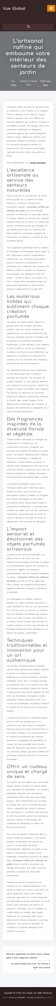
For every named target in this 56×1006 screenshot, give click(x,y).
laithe (13, 85)
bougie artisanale (38, 162)
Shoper (5, 997)
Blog (45, 85)
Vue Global (14, 9)
